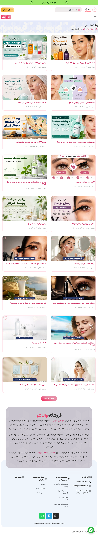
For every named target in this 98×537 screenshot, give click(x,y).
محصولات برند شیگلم (63, 498)
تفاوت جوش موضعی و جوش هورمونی (81, 102)
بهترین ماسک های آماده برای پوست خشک (31, 385)
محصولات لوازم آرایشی (62, 492)
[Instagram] (56, 516)
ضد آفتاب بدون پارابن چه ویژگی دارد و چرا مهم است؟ (28, 303)
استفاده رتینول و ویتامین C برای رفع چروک (80, 63)
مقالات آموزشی (88, 29)
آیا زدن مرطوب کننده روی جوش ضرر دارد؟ (32, 102)
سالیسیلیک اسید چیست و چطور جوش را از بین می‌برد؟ (76, 142)
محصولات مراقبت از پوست (61, 485)
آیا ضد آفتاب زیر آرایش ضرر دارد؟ (83, 263)
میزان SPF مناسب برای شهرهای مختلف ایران (31, 142)
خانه (96, 29)
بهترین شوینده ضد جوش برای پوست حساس (30, 63)
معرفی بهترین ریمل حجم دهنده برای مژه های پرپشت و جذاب (73, 303)
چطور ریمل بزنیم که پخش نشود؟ (83, 224)
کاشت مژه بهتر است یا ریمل (85, 182)
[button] (49, 398)
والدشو (43, 484)
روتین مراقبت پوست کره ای (37, 224)
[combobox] (68, 9)
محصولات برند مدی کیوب (61, 505)
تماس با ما (41, 492)
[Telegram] (49, 516)
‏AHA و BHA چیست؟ (39, 343)
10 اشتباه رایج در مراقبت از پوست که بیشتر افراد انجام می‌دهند (74, 385)
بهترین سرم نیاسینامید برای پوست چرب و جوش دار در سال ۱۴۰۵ (26, 183)
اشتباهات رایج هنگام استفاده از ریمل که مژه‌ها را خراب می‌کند (25, 263)
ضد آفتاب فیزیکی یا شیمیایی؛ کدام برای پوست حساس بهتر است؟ (74, 344)
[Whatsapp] (42, 516)
